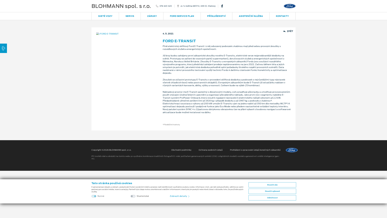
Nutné (101, 196)
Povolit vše (272, 185)
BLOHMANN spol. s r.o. (121, 6)
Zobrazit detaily (179, 196)
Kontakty (282, 16)
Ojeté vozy (105, 16)
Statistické (143, 196)
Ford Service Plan (182, 16)
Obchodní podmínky (181, 150)
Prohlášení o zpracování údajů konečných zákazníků (255, 150)
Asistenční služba (251, 16)
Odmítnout (272, 198)
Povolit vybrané (272, 191)
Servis (129, 16)
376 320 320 (165, 6)
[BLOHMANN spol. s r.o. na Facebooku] (223, 6)
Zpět (290, 31)
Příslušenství (216, 16)
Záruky (152, 16)
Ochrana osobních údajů (211, 150)
